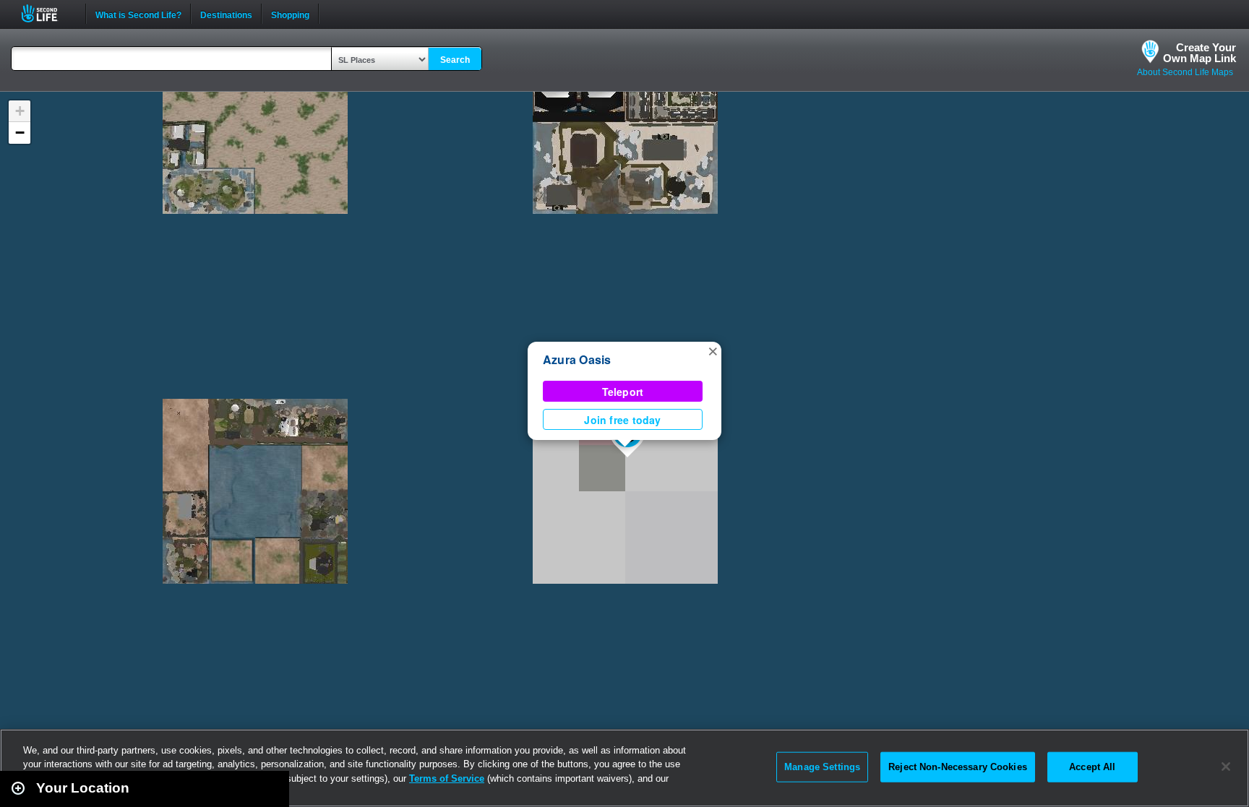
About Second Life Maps (1185, 72)
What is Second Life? (138, 13)
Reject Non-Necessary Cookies (957, 766)
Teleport (623, 391)
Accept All (1092, 766)
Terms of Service (446, 778)
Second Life (47, 13)
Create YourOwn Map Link (1199, 52)
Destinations (226, 13)
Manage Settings (822, 766)
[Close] (1226, 766)
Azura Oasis (577, 359)
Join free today (622, 420)
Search (455, 60)
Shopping (290, 13)
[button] (712, 350)
